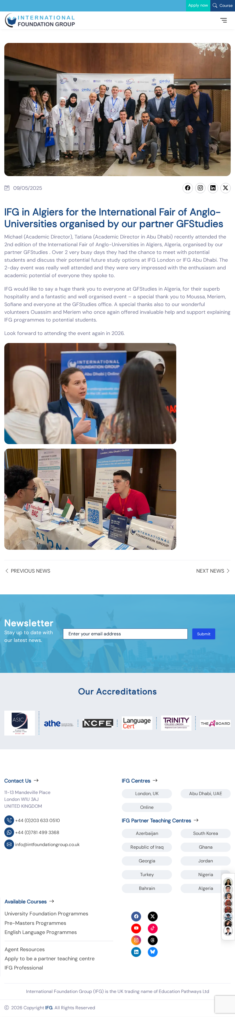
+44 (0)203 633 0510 (37, 820)
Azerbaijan (147, 833)
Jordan (205, 861)
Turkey (147, 875)
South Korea (205, 833)
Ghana (206, 847)
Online (147, 807)
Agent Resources (25, 949)
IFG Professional (24, 967)
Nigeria (205, 875)
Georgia (147, 861)
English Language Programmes (41, 932)
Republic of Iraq (147, 847)
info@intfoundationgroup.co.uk (47, 844)
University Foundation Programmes (46, 913)
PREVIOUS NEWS (29, 570)
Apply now (198, 5)
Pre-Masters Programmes (35, 923)
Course (225, 5)
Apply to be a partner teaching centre (50, 958)
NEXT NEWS (211, 570)
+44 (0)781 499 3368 (37, 832)
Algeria (205, 888)
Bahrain (147, 888)
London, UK (146, 794)
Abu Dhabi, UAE (205, 794)
